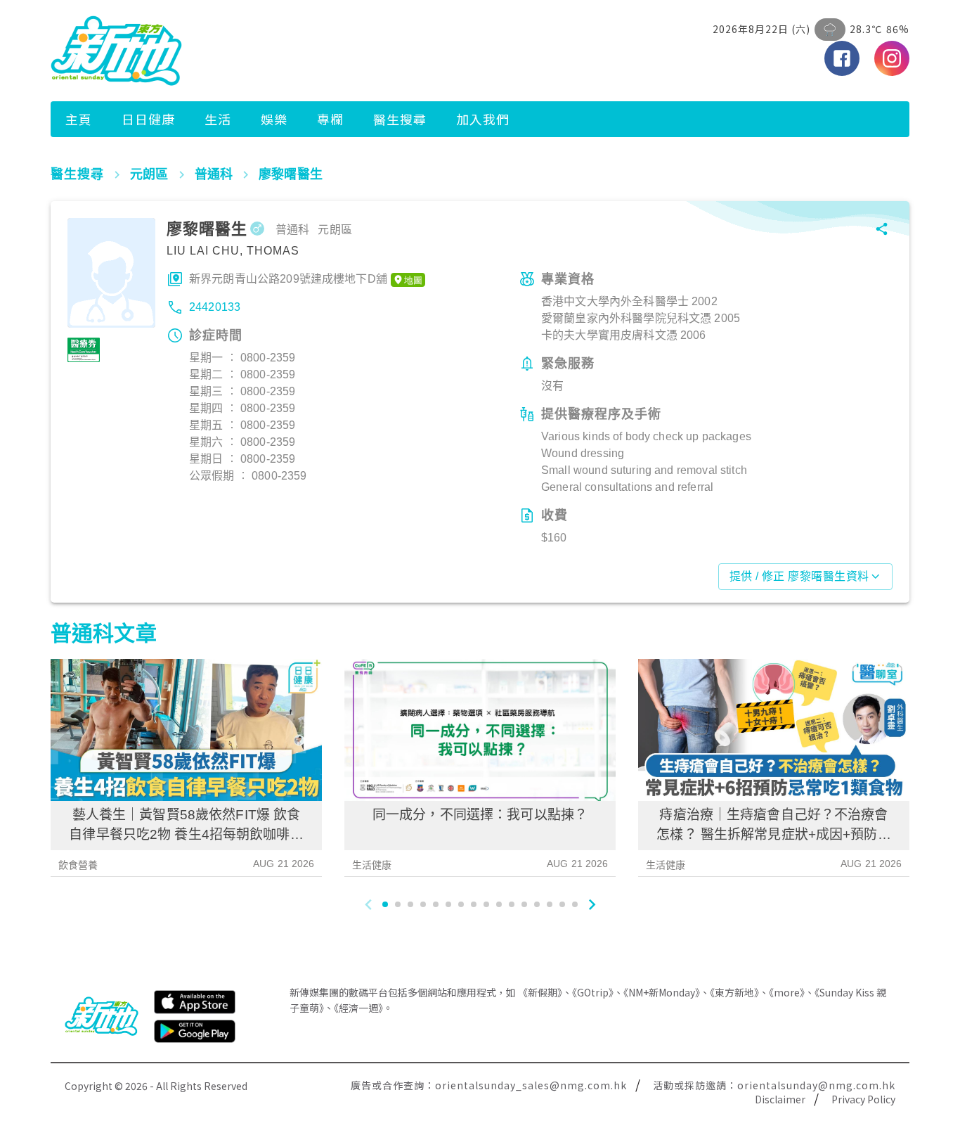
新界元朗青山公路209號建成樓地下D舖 (288, 279)
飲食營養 (78, 865)
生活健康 (372, 865)
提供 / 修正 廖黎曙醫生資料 (799, 576)
